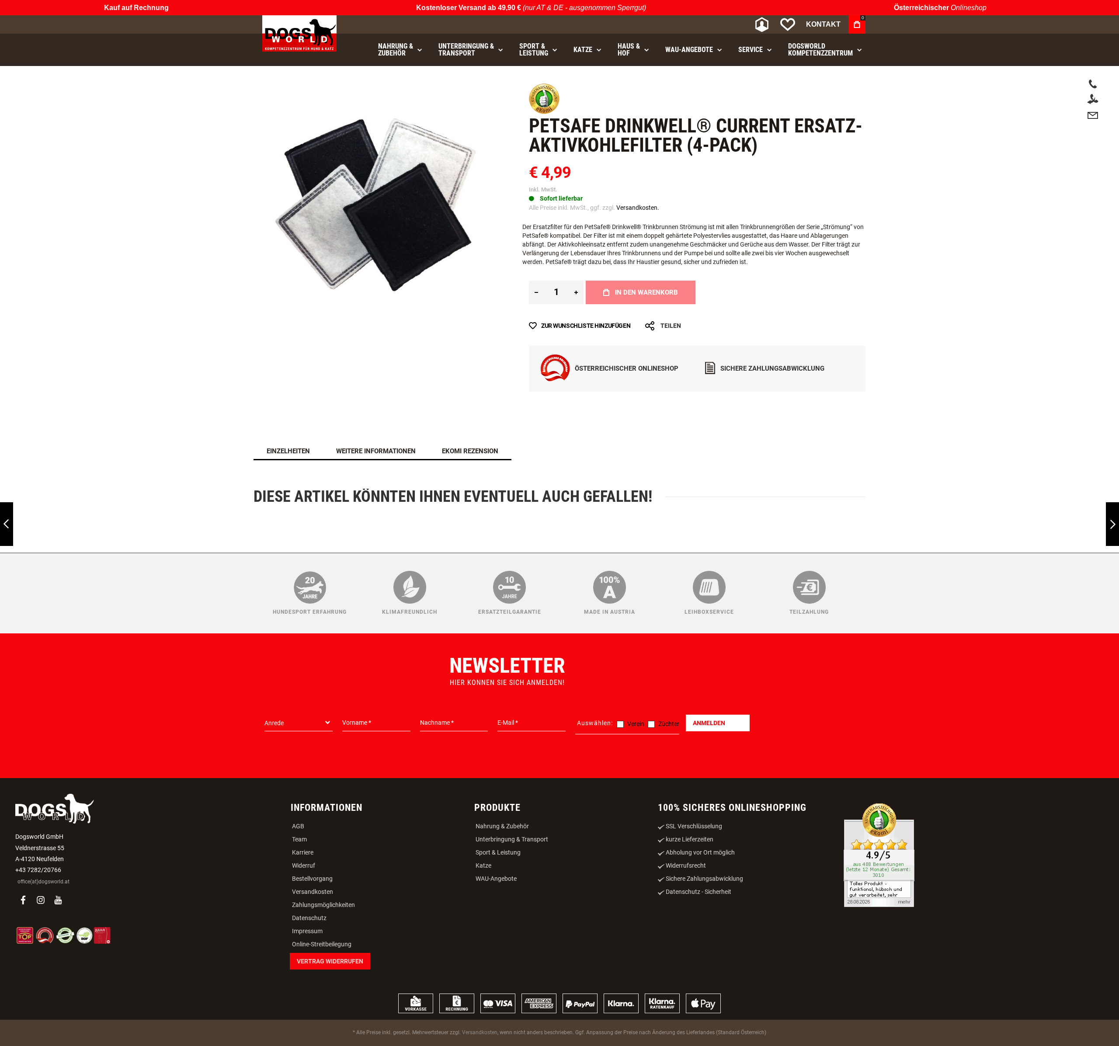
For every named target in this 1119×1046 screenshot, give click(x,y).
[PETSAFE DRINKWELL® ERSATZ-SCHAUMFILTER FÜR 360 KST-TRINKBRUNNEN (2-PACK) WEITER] (1112, 524)
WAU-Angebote (496, 964)
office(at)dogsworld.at (43, 967)
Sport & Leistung (498, 938)
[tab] (288, 460)
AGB (298, 911)
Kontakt (823, 24)
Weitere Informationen (376, 460)
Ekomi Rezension (470, 460)
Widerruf (303, 951)
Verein (635, 809)
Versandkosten (312, 977)
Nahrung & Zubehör (502, 911)
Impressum (307, 1016)
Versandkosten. (637, 216)
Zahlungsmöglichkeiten (323, 990)
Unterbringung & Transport (512, 924)
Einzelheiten (288, 460)
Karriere (302, 938)
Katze (483, 951)
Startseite (267, 79)
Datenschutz (309, 1003)
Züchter (668, 809)
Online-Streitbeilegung (321, 1029)
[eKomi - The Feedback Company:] (544, 120)
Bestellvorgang (312, 964)
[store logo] (299, 33)
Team (299, 924)
